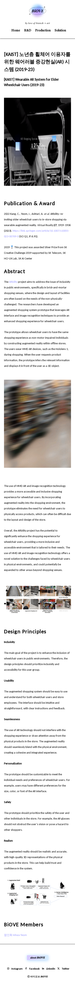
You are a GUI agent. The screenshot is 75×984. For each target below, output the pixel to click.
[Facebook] (26, 968)
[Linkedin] (43, 968)
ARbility (13, 282)
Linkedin (50, 968)
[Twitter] (58, 968)
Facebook (34, 968)
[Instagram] (8, 968)
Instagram (17, 968)
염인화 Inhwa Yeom (15, 935)
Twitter (65, 968)
